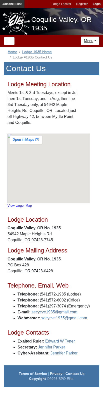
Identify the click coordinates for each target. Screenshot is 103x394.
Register (82, 4)
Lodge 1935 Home (37, 52)
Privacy (56, 374)
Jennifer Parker (51, 347)
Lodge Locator (61, 4)
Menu (88, 41)
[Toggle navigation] (9, 41)
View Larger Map (20, 205)
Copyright (37, 379)
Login (96, 4)
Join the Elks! (12, 4)
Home (12, 52)
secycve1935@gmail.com (54, 312)
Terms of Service (33, 374)
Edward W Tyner (60, 341)
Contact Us (75, 374)
